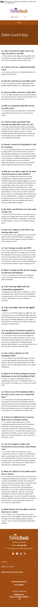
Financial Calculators (19, 581)
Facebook (13, 554)
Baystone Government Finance (12, 573)
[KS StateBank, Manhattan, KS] (19, 10)
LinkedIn (17, 554)
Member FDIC (19, 594)
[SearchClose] (25, 17)
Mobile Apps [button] (7, 566)
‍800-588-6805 (21, 545)
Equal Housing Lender (19, 597)
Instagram (21, 554)
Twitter (25, 554)
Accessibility (19, 584)
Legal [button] (4, 562)
